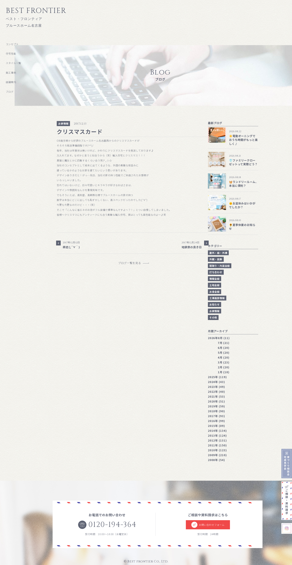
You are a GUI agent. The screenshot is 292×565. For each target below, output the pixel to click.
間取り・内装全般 (219, 266)
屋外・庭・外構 (218, 253)
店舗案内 (11, 82)
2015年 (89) (216, 426)
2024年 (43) (216, 382)
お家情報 (63, 123)
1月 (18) (223, 372)
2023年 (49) (216, 387)
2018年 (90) (216, 411)
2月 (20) (223, 367)
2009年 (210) (217, 455)
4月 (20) (223, 357)
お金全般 (214, 291)
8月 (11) (219, 338)
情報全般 (214, 279)
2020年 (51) (216, 401)
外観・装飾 (215, 259)
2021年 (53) (216, 396)
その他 (213, 317)
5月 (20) (223, 352)
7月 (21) (223, 343)
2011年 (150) (217, 445)
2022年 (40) (216, 391)
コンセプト (12, 44)
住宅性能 (11, 53)
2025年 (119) (217, 377)
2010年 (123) (217, 450)
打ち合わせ (215, 272)
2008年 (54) (216, 460)
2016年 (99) (216, 421)
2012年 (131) (217, 440)
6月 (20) (223, 348)
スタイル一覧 (13, 63)
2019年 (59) (216, 406)
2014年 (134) (217, 431)
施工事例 (11, 72)
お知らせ (214, 304)
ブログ (9, 91)
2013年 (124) (217, 435)
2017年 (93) (216, 416)
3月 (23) (223, 362)
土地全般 (214, 285)
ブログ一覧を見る (131, 263)
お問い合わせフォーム (211, 525)
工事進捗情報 (217, 298)
